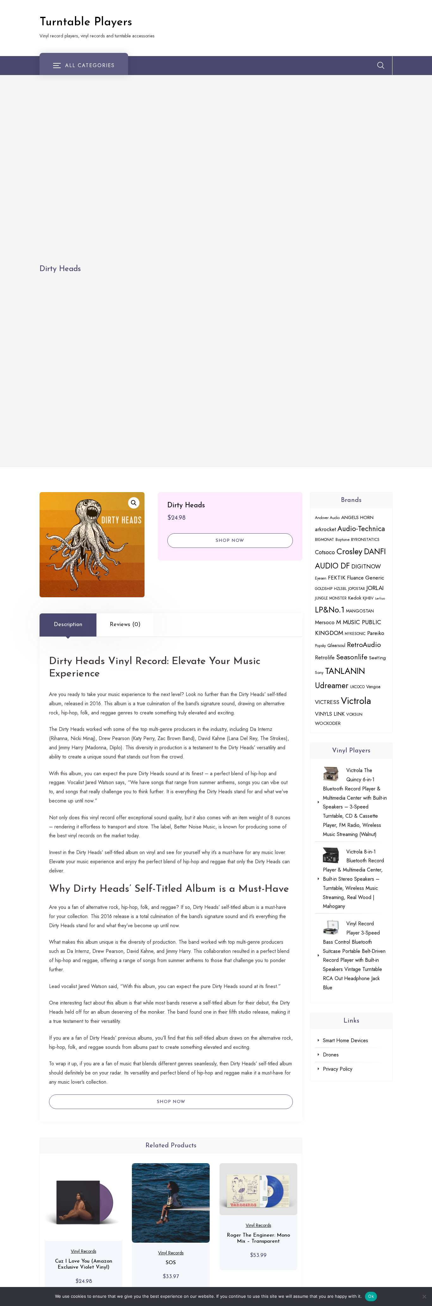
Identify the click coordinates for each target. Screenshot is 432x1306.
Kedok (354, 597)
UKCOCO (357, 686)
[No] (424, 1296)
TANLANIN (345, 671)
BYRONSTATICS (365, 539)
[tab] (68, 624)
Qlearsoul (336, 645)
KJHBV (368, 598)
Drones (331, 1054)
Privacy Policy (337, 1069)
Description (68, 625)
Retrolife (325, 657)
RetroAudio (364, 645)
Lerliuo (380, 598)
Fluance (355, 577)
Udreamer (332, 685)
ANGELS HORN (357, 517)
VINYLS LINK (330, 714)
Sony (319, 672)
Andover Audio (327, 517)
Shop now (230, 540)
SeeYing (377, 657)
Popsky (320, 645)
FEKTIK (336, 578)
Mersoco (325, 622)
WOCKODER (328, 723)
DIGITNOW (366, 566)
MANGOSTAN (360, 611)
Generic (374, 578)
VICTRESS (327, 702)
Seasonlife (351, 657)
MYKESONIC (355, 633)
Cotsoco (325, 552)
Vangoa (373, 686)
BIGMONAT (324, 539)
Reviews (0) (125, 625)
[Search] (380, 65)
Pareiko (375, 633)
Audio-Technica (361, 528)
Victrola (356, 700)
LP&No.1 (329, 609)
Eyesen (320, 578)
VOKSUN (354, 714)
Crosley (349, 551)
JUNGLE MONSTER (331, 598)
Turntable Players (86, 22)
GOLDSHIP (323, 588)
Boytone (342, 539)
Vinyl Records (83, 1251)
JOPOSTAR (356, 588)
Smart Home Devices (345, 1040)
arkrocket (325, 529)
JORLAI (375, 588)
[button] (133, 503)
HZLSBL (340, 588)
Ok (371, 1296)
